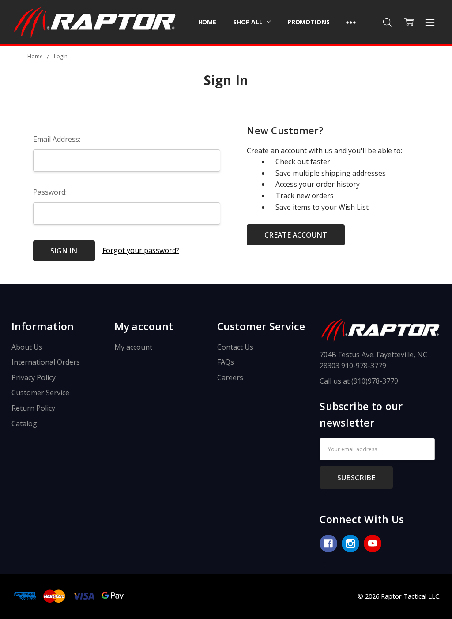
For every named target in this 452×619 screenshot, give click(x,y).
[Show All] (351, 22)
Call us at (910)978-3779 (359, 381)
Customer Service (40, 392)
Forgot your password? (140, 250)
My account (133, 347)
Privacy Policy (33, 377)
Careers (230, 377)
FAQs (225, 362)
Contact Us (235, 347)
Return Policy (33, 408)
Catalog (24, 423)
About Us (26, 347)
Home (207, 22)
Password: (50, 192)
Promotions (308, 22)
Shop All (248, 22)
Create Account (295, 235)
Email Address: (56, 139)
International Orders (45, 362)
